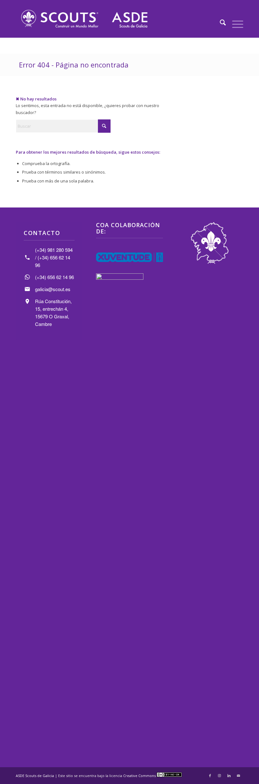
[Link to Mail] (238, 775)
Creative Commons (140, 775)
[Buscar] (220, 23)
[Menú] (234, 23)
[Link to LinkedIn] (229, 775)
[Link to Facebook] (210, 775)
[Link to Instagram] (219, 775)
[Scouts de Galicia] (84, 18)
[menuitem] (220, 23)
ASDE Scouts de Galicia (35, 775)
